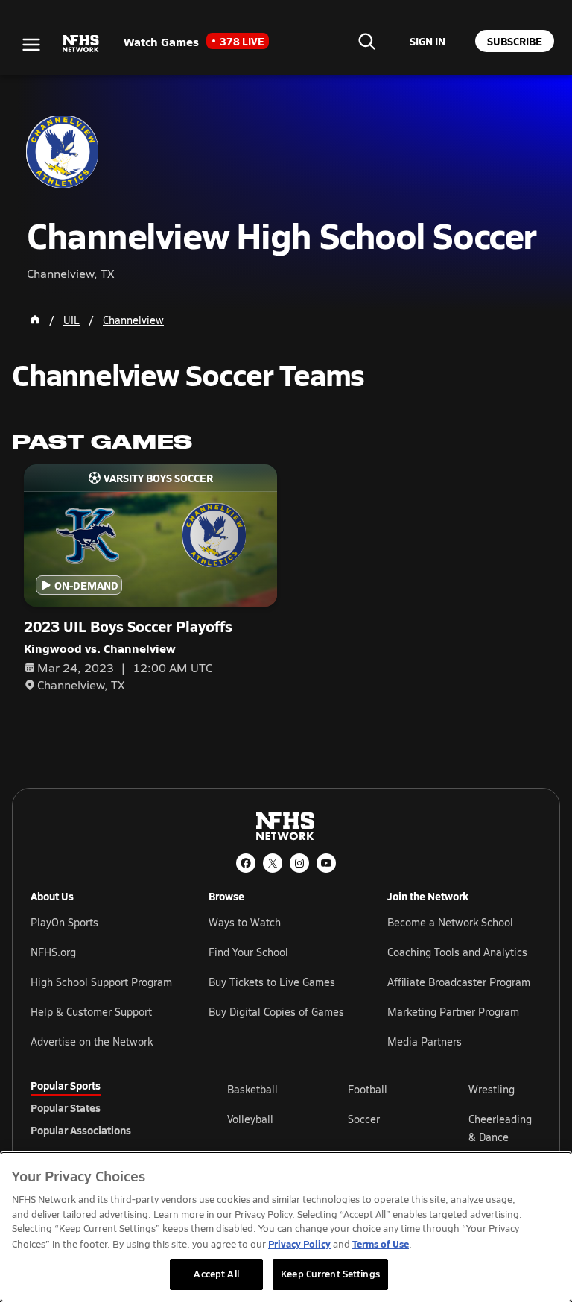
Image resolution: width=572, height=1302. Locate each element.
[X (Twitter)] (272, 863)
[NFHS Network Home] (81, 44)
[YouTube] (326, 863)
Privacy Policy (299, 1243)
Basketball (252, 1089)
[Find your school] (366, 41)
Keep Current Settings (330, 1273)
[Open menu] (31, 44)
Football (367, 1089)
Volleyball (250, 1119)
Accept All (216, 1273)
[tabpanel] (384, 1127)
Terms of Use (380, 1243)
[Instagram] (299, 863)
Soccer (364, 1119)
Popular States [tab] (66, 1107)
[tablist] (105, 1107)
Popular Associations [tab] (81, 1130)
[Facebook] (245, 863)
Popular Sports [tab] (66, 1085)
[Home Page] (35, 320)
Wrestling (491, 1089)
